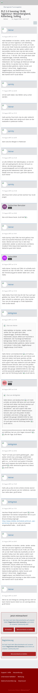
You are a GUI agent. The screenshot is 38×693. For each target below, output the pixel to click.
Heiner (5, 19)
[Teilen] (35, 22)
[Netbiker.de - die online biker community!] (4, 3)
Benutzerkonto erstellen (25, 629)
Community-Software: (19, 690)
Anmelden (8, 629)
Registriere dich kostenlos (17, 622)
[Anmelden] (30, 2)
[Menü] (35, 3)
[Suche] (25, 3)
